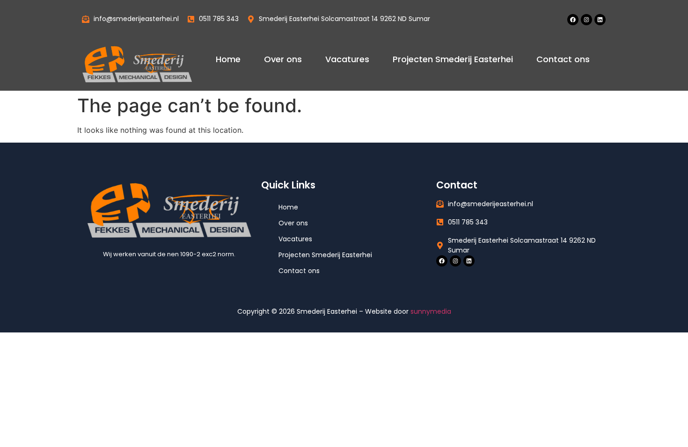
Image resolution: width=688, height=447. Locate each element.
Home (228, 59)
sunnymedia (430, 311)
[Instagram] (586, 19)
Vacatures (347, 59)
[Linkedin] (600, 19)
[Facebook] (572, 19)
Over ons (283, 59)
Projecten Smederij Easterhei (453, 59)
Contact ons (563, 59)
